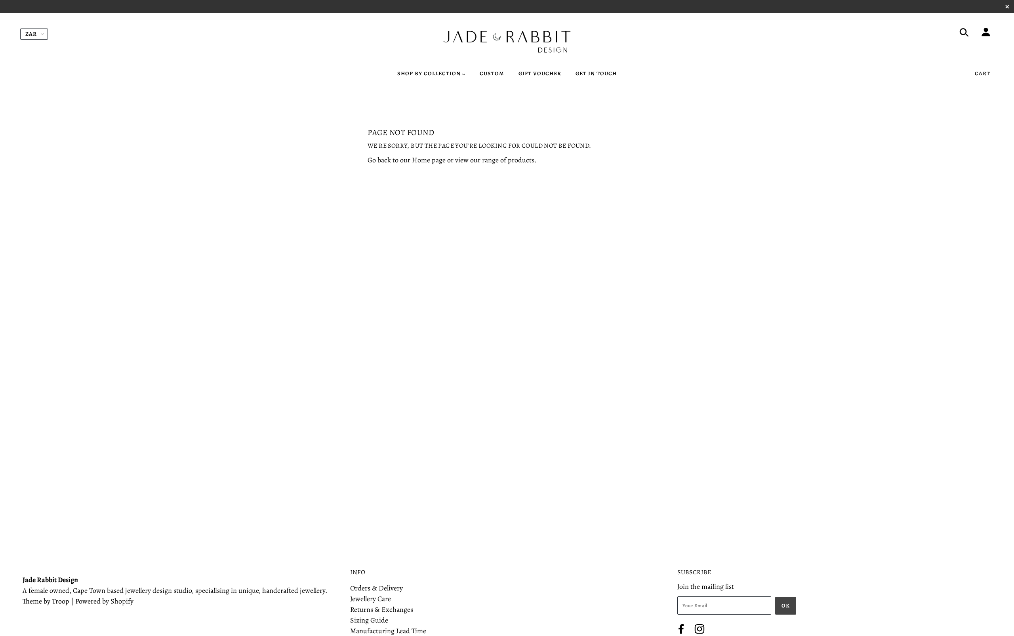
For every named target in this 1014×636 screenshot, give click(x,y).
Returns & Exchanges (381, 609)
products (521, 160)
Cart (982, 73)
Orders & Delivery (376, 588)
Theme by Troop (46, 601)
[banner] (507, 42)
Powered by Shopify (104, 601)
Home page (429, 160)
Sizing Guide (369, 620)
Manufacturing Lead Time (388, 631)
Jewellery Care (370, 599)
